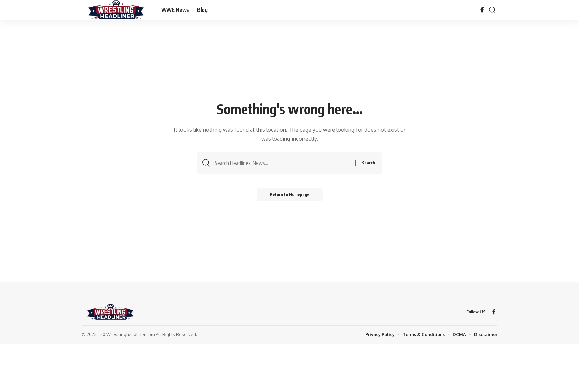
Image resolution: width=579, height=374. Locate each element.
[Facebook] (482, 9)
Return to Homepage (289, 194)
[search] (492, 10)
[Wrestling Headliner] (116, 10)
